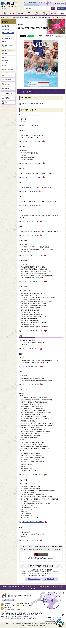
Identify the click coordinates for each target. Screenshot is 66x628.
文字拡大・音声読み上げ (30, 3)
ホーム (10, 17)
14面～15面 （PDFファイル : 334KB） (33, 281)
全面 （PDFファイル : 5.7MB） (30, 103)
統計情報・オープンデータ (8, 61)
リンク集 (33, 588)
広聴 (4, 57)
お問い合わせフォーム (34, 579)
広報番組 (5, 53)
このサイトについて (25, 586)
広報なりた (34, 17)
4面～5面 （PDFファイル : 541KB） (32, 163)
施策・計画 (6, 29)
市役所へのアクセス (7, 600)
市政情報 (16, 17)
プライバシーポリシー (39, 586)
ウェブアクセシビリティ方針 (54, 586)
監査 (4, 41)
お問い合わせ (51, 3)
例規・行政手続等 (8, 69)
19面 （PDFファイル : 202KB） (31, 348)
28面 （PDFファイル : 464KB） (31, 540)
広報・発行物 (24, 17)
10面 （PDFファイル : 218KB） (31, 221)
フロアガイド (50, 579)
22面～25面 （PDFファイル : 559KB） (33, 474)
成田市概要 (6, 26)
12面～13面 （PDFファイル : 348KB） (33, 255)
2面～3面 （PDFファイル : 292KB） (32, 141)
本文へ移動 (5, 8)
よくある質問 (42, 3)
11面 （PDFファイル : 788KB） (31, 235)
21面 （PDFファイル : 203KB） (31, 384)
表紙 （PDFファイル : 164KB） (30, 125)
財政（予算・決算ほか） (8, 33)
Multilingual (60, 3)
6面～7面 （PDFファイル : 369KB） (32, 177)
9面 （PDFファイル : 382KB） (30, 205)
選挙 (4, 65)
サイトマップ (6, 586)
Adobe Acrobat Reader (35, 557)
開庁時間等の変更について (15, 618)
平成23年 (41, 17)
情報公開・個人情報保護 (8, 46)
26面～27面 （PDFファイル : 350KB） (33, 522)
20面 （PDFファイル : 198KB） (31, 366)
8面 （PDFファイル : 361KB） (30, 191)
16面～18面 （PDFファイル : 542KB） (33, 330)
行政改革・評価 (7, 38)
